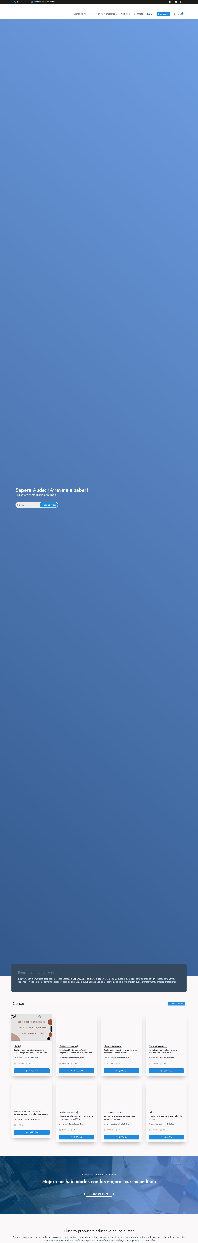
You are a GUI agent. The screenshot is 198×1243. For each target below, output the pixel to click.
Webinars (125, 13)
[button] (32, 1070)
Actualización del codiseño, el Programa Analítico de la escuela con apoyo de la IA (75, 1052)
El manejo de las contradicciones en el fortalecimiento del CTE (76, 1117)
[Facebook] (170, 2)
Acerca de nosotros (82, 13)
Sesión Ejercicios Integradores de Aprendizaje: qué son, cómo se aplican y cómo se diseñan (31, 1052)
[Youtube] (176, 2)
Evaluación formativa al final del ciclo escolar (165, 1117)
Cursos (99, 13)
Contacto (138, 13)
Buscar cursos (50, 505)
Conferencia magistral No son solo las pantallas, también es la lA (120, 1051)
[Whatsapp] (181, 2)
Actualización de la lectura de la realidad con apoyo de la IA (163, 1051)
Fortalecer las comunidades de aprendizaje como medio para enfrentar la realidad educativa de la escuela (31, 1114)
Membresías (111, 13)
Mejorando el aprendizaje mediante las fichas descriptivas (121, 1117)
